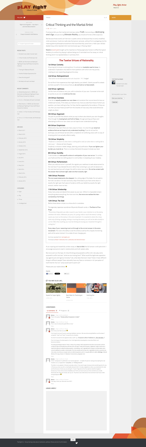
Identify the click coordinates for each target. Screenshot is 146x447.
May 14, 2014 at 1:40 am (62, 329)
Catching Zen (90, 295)
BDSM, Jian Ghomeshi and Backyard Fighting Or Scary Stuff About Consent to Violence (27, 64)
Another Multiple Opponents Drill (27, 73)
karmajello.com (66, 237)
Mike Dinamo (22, 104)
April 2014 (21, 169)
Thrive (48, 17)
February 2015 (22, 138)
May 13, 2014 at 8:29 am (62, 315)
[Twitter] (24, 17)
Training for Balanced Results (26, 69)
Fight (20, 191)
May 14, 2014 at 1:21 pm (62, 359)
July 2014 (21, 157)
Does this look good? (24, 77)
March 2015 (22, 134)
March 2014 (22, 173)
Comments (53, 310)
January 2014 (22, 181)
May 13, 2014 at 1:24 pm (62, 322)
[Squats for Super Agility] (56, 288)
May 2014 (21, 165)
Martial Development (24, 92)
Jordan (20, 112)
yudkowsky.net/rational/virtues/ (76, 239)
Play (20, 195)
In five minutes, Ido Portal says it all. (28, 58)
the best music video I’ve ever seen (28, 54)
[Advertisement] (118, 48)
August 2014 (22, 153)
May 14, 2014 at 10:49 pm (62, 379)
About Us (116, 7)
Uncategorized (22, 203)
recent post (55, 50)
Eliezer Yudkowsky (60, 239)
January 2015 (22, 142)
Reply (52, 319)
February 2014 (22, 177)
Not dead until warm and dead (26, 81)
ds (48, 28)
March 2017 (22, 130)
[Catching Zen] (97, 288)
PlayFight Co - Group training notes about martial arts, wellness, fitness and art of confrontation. (42, 442)
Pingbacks (65, 310)
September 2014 (23, 150)
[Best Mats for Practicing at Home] (76, 288)
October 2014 (22, 146)
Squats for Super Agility (53, 295)
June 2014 (21, 161)
